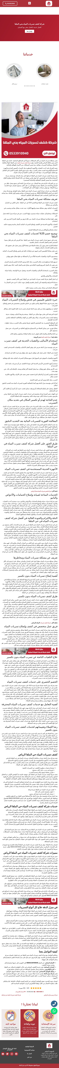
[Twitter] (7, 1054)
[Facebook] (16, 1054)
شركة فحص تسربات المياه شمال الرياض (41, 491)
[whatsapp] (54, 1011)
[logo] (49, 3)
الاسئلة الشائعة (29, 1046)
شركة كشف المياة (45, 337)
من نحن (29, 1057)
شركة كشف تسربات (45, 623)
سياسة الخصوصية (29, 1050)
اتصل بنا (29, 1053)
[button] (29, 3)
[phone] (54, 1004)
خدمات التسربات (20, 991)
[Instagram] (12, 1054)
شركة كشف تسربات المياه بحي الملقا (29, 24)
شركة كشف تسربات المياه (24, 163)
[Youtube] (3, 1054)
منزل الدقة (22, 1065)
